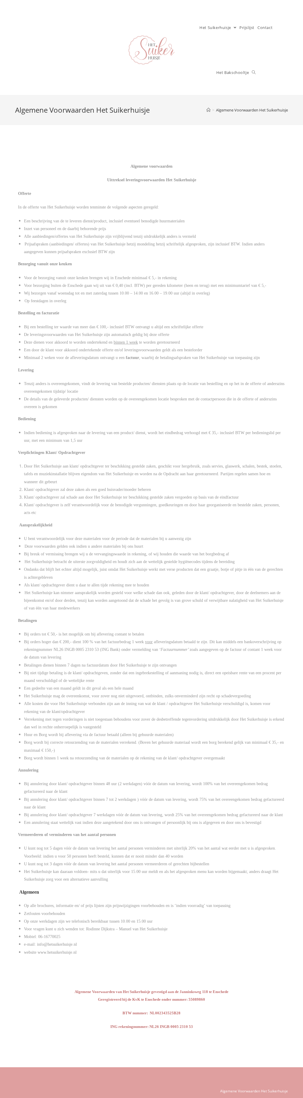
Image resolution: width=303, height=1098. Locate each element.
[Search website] (253, 72)
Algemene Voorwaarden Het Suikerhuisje (254, 1091)
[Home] (208, 110)
